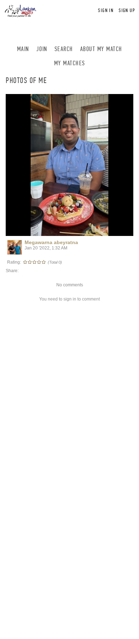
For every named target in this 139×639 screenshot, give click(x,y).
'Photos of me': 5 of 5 (31, 229)
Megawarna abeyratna (51, 242)
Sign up (127, 10)
